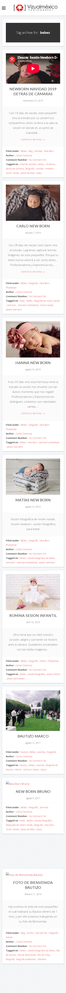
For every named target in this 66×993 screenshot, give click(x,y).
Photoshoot (11, 287)
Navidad (38, 151)
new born (11, 305)
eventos (41, 752)
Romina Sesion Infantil (33, 615)
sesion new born (14, 309)
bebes (41, 164)
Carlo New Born (33, 226)
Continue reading (33, 139)
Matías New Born (33, 500)
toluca (43, 769)
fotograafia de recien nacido (19, 824)
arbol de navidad (28, 164)
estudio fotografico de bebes (41, 558)
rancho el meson (31, 769)
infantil (18, 769)
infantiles (41, 959)
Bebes (24, 151)
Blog (31, 151)
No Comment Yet (37, 159)
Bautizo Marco (33, 736)
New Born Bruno (33, 791)
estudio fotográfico (36, 674)
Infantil (43, 661)
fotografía (29, 168)
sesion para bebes (16, 678)
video (39, 173)
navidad (40, 168)
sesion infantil (53, 674)
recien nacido (12, 173)
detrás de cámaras (15, 168)
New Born (49, 151)
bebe (22, 820)
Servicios (44, 807)
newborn (49, 168)
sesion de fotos (28, 173)
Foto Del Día (41, 933)
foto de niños (44, 954)
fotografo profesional (26, 959)
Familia (30, 933)
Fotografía (33, 283)
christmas (50, 164)
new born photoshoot (28, 305)
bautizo (24, 752)
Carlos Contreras (24, 155)
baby (22, 300)
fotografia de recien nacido (47, 300)
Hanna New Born (33, 362)
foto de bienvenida (27, 954)
